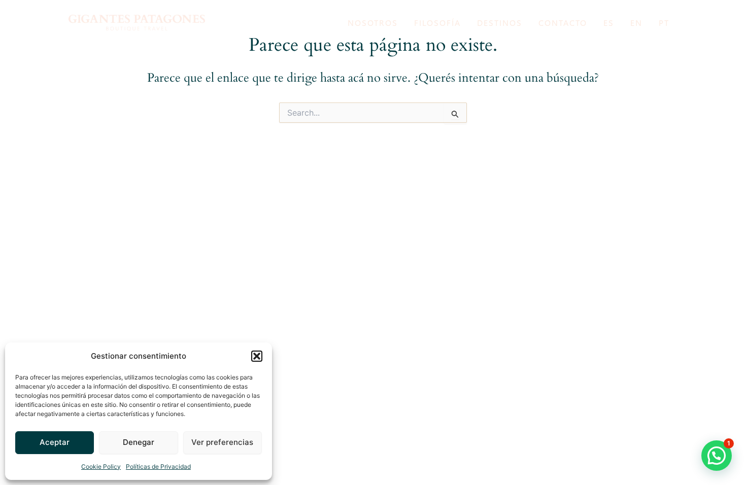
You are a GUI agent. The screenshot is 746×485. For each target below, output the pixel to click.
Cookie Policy (101, 466)
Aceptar (55, 442)
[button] (257, 356)
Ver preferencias (222, 442)
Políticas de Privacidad (158, 466)
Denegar (138, 442)
